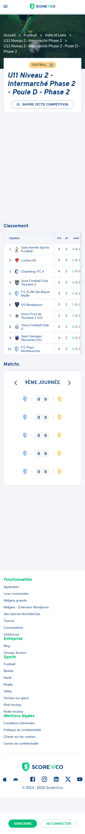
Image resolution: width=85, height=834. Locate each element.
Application (11, 587)
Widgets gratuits (15, 600)
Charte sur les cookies (20, 736)
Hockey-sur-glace (16, 698)
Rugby (8, 684)
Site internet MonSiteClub (22, 614)
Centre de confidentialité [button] (21, 743)
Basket (8, 671)
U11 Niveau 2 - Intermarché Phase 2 (33, 41)
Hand (7, 677)
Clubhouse (11, 634)
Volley (8, 691)
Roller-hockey (13, 711)
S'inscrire (23, 823)
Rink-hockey (12, 705)
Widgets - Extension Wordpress (26, 607)
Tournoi (9, 621)
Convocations (13, 627)
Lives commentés (16, 593)
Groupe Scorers (15, 652)
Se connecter (58, 823)
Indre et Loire (55, 35)
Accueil (10, 35)
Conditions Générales (19, 723)
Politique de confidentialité (22, 730)
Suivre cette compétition (45, 104)
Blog (7, 646)
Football (30, 35)
